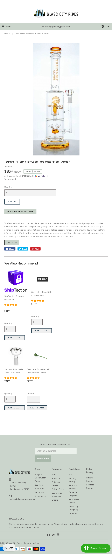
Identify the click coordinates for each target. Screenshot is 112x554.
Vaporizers (39, 492)
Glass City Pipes (14, 543)
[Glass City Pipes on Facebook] (48, 535)
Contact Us (57, 493)
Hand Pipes (40, 488)
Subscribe (43, 458)
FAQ (70, 474)
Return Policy (58, 489)
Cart (107, 26)
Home (7, 33)
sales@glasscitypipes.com (22, 499)
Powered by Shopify (33, 543)
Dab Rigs (39, 485)
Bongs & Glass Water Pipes (40, 477)
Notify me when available (20, 211)
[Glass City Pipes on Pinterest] (53, 535)
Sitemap (73, 513)
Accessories (40, 496)
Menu (8, 26)
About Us (56, 478)
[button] (56, 176)
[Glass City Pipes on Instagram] (58, 535)
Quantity (8, 187)
